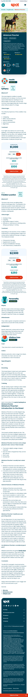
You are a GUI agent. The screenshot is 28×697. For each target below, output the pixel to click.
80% (14, 154)
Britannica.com (7, 592)
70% (9, 154)
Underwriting (23, 1)
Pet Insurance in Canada (17, 626)
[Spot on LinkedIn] (8, 606)
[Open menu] (3, 5)
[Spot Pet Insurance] (6, 601)
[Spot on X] (13, 606)
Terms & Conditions (7, 688)
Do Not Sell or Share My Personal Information (12, 690)
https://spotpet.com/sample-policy (13, 638)
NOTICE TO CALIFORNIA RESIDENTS (10, 630)
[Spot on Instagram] (4, 606)
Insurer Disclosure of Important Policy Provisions (13, 632)
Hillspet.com (7, 593)
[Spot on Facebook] (6, 606)
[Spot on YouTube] (18, 606)
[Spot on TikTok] (11, 606)
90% (18, 154)
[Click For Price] (25, 5)
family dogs (22, 550)
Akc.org (5, 590)
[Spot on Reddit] (15, 606)
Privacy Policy (16, 688)
